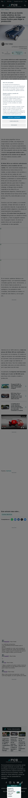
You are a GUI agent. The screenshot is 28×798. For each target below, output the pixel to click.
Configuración (14, 121)
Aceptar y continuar (14, 117)
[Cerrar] (20, 784)
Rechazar (14, 125)
